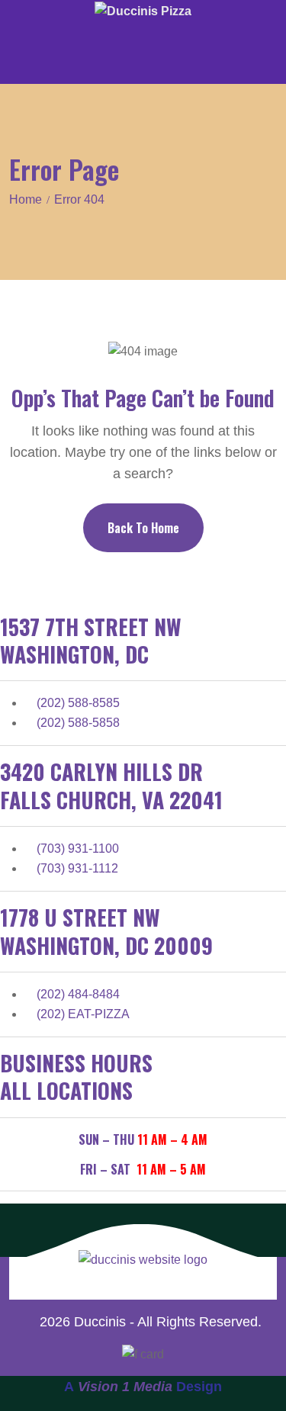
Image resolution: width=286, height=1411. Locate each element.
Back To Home (143, 528)
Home (25, 199)
